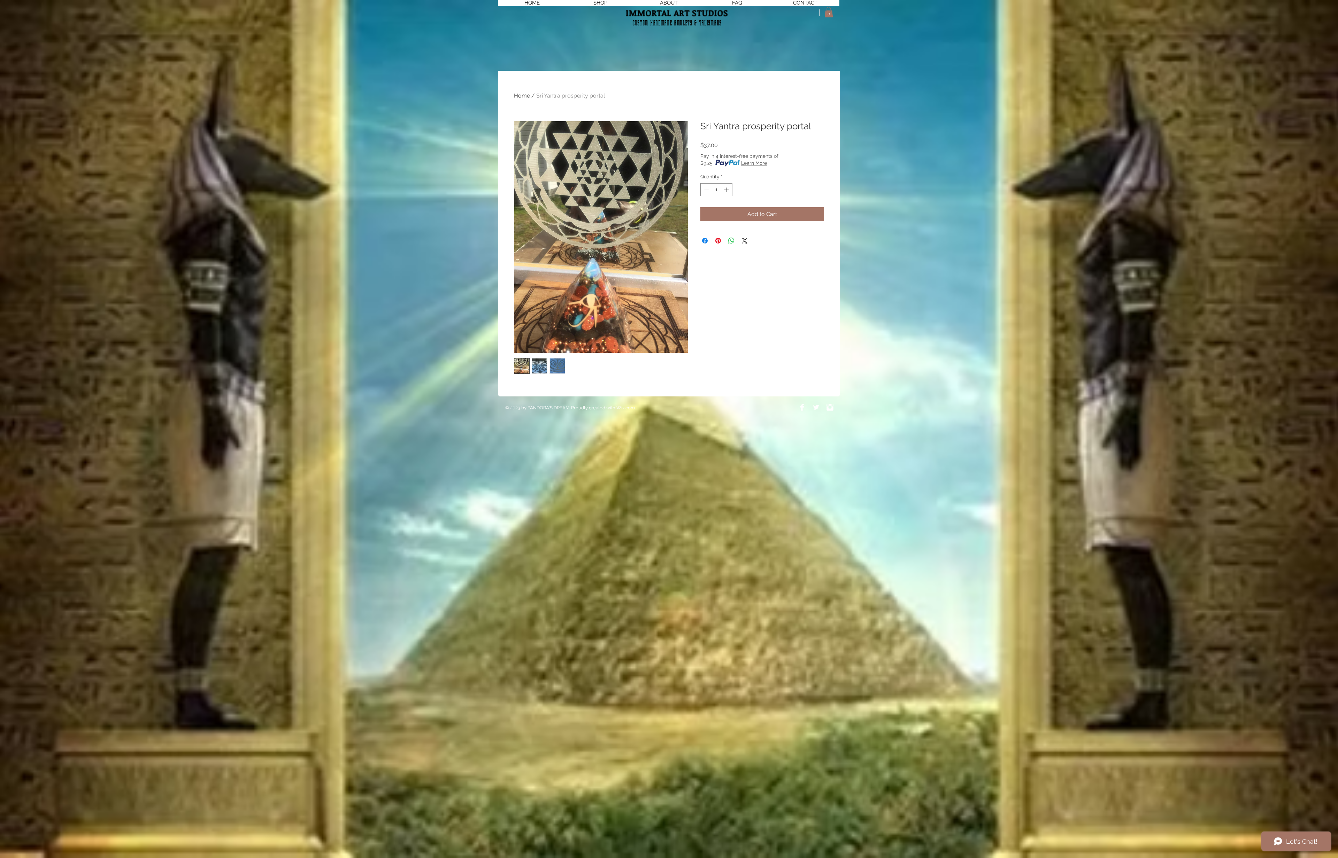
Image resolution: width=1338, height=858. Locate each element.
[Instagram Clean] (829, 407)
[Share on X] (744, 241)
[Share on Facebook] (705, 241)
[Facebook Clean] (802, 407)
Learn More (754, 163)
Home (522, 95)
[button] (828, 12)
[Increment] (727, 190)
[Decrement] (705, 190)
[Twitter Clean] (816, 407)
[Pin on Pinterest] (718, 241)
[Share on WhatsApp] (731, 241)
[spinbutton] (716, 190)
